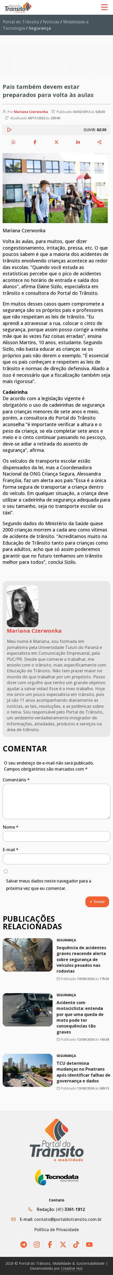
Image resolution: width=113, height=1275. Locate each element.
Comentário (16, 780)
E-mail (10, 850)
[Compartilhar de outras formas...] (99, 142)
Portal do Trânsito (21, 22)
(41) (70, 1209)
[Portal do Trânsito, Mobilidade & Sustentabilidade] (57, 1140)
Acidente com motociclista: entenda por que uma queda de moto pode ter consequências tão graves (80, 1017)
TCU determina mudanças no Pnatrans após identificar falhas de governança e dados (83, 1072)
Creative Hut (72, 1268)
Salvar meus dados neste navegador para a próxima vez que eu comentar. (48, 884)
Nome (10, 827)
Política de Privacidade (56, 1229)
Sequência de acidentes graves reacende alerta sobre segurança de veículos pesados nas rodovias (81, 959)
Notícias (51, 22)
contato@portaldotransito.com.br (68, 1219)
